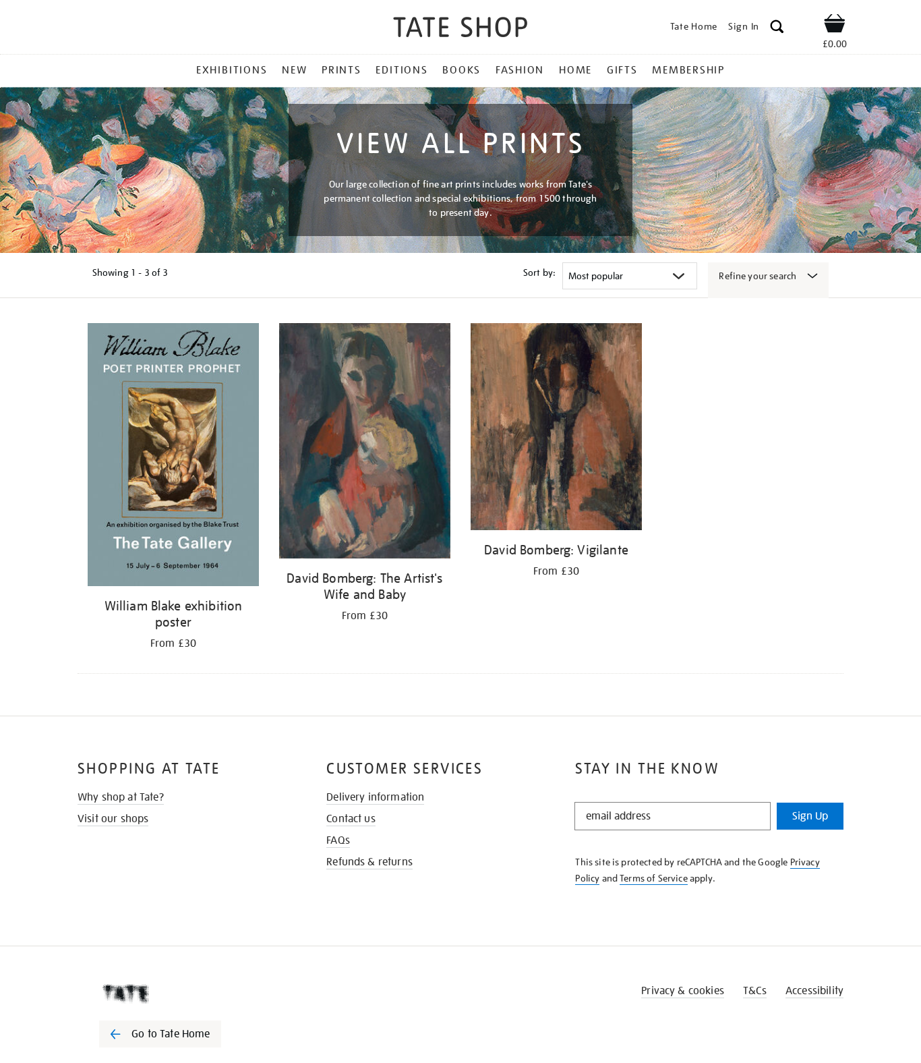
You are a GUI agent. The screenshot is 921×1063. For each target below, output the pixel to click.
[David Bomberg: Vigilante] (556, 429)
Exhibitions (231, 70)
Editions (401, 70)
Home (575, 70)
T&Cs (755, 991)
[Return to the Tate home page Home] (460, 29)
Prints (341, 70)
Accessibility (814, 991)
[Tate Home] (184, 993)
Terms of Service (654, 878)
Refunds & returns (369, 862)
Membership (688, 70)
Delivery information (375, 797)
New (294, 70)
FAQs (338, 840)
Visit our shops (113, 819)
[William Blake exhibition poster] (173, 457)
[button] (777, 28)
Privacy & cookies (682, 991)
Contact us (351, 819)
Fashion (520, 70)
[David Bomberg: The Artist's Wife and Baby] (364, 443)
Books (461, 70)
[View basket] (834, 25)
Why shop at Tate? (121, 797)
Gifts (622, 70)
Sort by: (539, 272)
